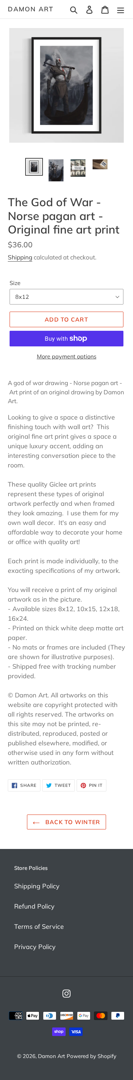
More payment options (66, 356)
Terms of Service (39, 926)
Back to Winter (71, 822)
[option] (34, 166)
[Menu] (120, 9)
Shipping (20, 257)
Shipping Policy (37, 886)
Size (15, 282)
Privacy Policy (35, 947)
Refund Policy (34, 906)
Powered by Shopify (91, 1056)
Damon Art (31, 9)
